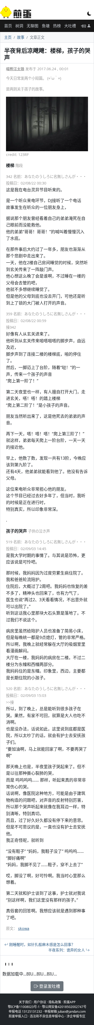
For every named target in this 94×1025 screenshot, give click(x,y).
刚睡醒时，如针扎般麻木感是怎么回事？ (41, 944)
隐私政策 (55, 1002)
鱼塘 (46, 25)
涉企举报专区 (76, 1016)
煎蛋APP (69, 1002)
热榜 (57, 25)
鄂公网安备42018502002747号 (64, 1007)
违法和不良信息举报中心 (47, 1016)
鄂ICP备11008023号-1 (24, 1007)
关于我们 (25, 1002)
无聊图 (32, 25)
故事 (20, 37)
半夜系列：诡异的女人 (67, 949)
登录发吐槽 (49, 986)
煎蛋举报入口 (18, 1016)
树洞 (19, 25)
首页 (8, 25)
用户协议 (40, 1002)
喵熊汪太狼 (15, 68)
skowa (23, 928)
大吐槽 (70, 25)
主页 (7, 37)
